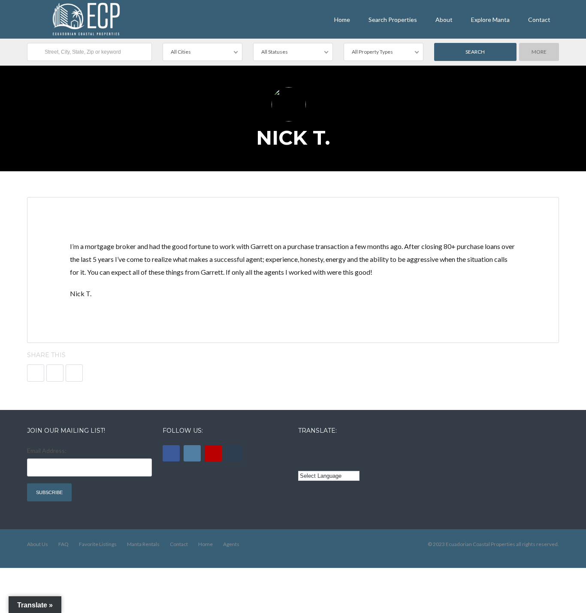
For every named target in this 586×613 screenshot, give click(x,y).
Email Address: (46, 450)
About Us (37, 544)
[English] (303, 449)
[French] (327, 449)
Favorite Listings (98, 544)
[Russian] (339, 449)
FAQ (63, 544)
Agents (231, 544)
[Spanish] (315, 449)
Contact (539, 19)
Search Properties (393, 19)
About (444, 19)
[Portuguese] (315, 462)
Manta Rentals (143, 544)
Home (342, 19)
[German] (351, 449)
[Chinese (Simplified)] (303, 462)
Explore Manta (490, 19)
